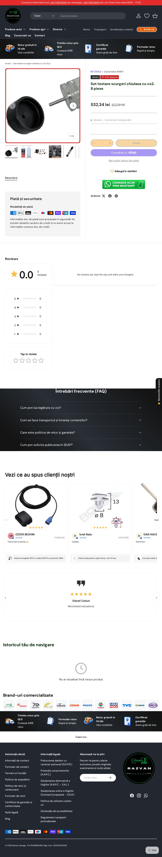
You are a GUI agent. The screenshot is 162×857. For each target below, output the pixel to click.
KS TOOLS (96, 71)
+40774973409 (58, 2)
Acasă (8, 63)
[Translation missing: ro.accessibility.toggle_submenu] (24, 29)
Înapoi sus (81, 736)
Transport (100, 29)
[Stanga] (5, 597)
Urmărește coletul (121, 29)
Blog (7, 35)
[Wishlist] (146, 15)
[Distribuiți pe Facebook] (110, 196)
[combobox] (78, 15)
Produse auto (13, 29)
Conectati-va (22, 35)
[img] (36, 527)
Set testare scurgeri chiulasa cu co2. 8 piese (33, 63)
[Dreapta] (156, 597)
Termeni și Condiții (15, 773)
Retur (86, 29)
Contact (40, 35)
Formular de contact (17, 767)
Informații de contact (17, 760)
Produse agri (37, 29)
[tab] (11, 177)
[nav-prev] (5, 520)
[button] (155, 15)
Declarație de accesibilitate (56, 811)
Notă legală (11, 812)
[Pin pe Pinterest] (116, 196)
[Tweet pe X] (103, 196)
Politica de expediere (17, 779)
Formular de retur (15, 796)
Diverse (57, 29)
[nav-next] (156, 520)
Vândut (136, 143)
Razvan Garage (19, 845)
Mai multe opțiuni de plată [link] (124, 160)
